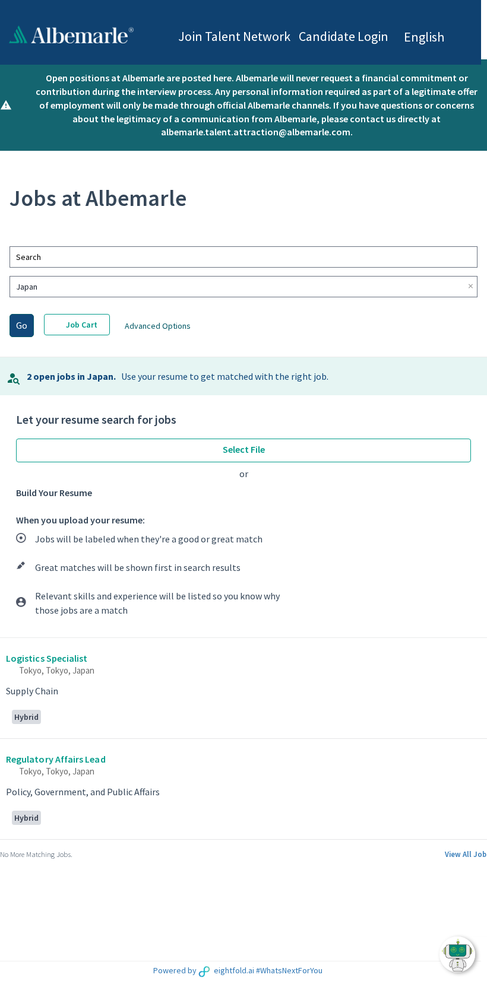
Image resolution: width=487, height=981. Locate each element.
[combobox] (237, 257)
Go (21, 325)
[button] (435, 37)
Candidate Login (343, 36)
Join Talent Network (234, 36)
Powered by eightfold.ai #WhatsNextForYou (237, 970)
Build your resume (54, 493)
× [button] (470, 286)
